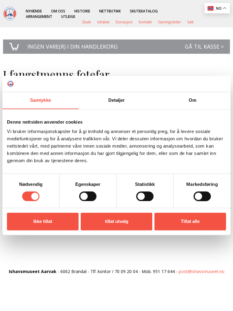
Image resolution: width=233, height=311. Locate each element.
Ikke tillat (42, 221)
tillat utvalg (116, 221)
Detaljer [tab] (116, 100)
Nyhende (34, 11)
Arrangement (39, 16)
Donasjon (124, 21)
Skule (86, 21)
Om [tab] (192, 100)
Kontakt (145, 21)
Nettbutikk (110, 11)
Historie (82, 11)
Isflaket (103, 21)
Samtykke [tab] (40, 100)
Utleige (68, 16)
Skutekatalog (144, 11)
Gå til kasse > (204, 46)
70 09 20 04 (126, 271)
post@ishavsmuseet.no (202, 271)
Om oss (58, 11)
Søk (190, 21)
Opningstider (169, 21)
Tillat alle (190, 221)
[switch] (87, 196)
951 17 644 (164, 271)
